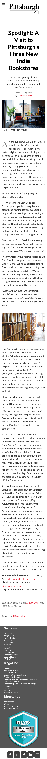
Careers (7, 688)
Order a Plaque (10, 657)
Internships (8, 690)
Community (8, 642)
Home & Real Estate (11, 708)
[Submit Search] (35, 12)
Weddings (8, 640)
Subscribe (7, 648)
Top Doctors (9, 702)
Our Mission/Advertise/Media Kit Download (20, 679)
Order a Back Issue (11, 655)
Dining (6, 704)
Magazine (7, 645)
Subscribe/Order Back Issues (15, 675)
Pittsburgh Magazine (24, 7)
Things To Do (19, 616)
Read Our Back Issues (12, 677)
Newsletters (8, 650)
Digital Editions (9, 652)
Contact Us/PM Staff (12, 681)
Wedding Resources (11, 706)
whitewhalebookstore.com (21, 578)
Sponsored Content (11, 693)
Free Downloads (10, 673)
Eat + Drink (8, 633)
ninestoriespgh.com (12, 585)
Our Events (8, 668)
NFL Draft (7, 659)
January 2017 (32, 603)
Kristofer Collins (24, 95)
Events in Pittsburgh (11, 670)
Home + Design (10, 638)
